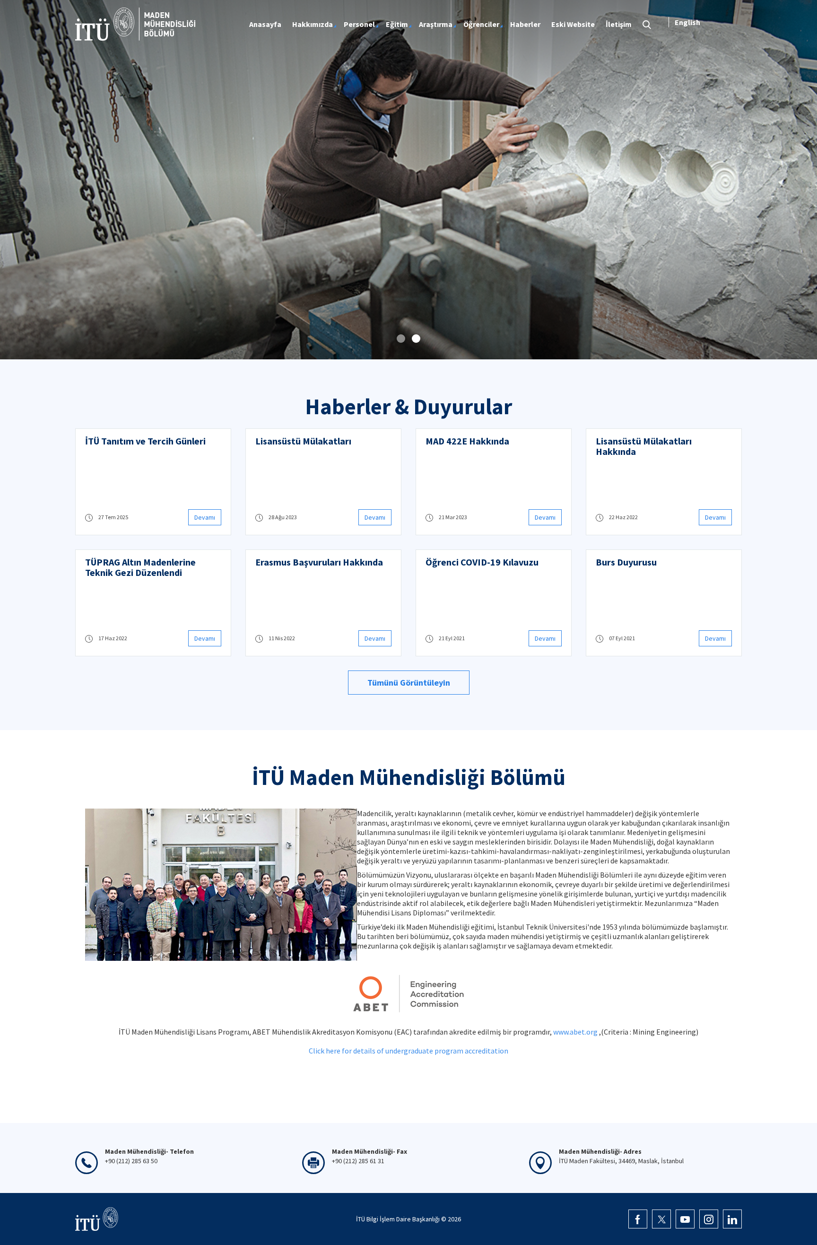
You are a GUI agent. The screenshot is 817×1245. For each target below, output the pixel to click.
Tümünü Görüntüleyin (408, 682)
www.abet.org (575, 1031)
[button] (400, 338)
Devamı (204, 517)
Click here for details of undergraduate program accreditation (408, 1050)
